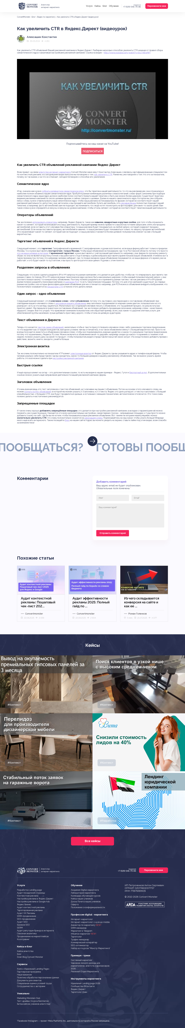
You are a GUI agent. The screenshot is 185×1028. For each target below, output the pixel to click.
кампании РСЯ (72, 282)
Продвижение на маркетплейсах (33, 936)
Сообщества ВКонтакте (83, 986)
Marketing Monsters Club (28, 998)
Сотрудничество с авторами (31, 986)
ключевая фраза (128, 203)
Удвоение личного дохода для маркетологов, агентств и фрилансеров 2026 (90, 966)
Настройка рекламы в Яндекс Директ (35, 898)
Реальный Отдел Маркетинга (85, 971)
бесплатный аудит (138, 372)
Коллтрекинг (23, 939)
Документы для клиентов (29, 980)
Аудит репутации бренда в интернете (35, 930)
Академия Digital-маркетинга (85, 890)
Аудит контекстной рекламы (31, 907)
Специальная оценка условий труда (34, 983)
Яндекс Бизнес (24, 904)
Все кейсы (92, 841)
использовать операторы (44, 222)
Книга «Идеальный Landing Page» (33, 969)
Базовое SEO (23, 925)
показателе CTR (55, 287)
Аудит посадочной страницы (31, 893)
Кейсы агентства (25, 951)
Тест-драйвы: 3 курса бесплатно (33, 1001)
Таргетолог (76, 936)
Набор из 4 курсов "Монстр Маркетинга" (90, 948)
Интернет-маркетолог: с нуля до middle (90, 922)
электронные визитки (80, 353)
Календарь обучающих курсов (85, 896)
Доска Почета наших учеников (86, 901)
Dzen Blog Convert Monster (30, 957)
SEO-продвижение (26, 919)
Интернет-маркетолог (82, 919)
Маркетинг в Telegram (81, 931)
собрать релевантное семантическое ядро (63, 191)
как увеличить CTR (103, 174)
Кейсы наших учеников (82, 898)
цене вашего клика (93, 418)
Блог (105, 6)
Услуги (89, 6)
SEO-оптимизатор (80, 945)
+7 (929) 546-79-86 (132, 7)
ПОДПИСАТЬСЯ (92, 151)
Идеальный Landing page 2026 (85, 983)
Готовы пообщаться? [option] (109, 447)
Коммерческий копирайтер (84, 942)
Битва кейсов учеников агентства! (33, 1004)
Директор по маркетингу (86, 925)
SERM (20, 928)
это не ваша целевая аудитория (32, 253)
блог (67, 420)
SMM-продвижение (26, 916)
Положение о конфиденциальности (88, 907)
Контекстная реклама (27, 896)
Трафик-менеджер (80, 939)
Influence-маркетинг (83, 934)
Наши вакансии (24, 974)
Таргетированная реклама (30, 910)
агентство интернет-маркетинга (55, 172)
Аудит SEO (22, 922)
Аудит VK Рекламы (26, 913)
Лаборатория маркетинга (83, 893)
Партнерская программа (29, 972)
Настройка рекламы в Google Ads (33, 901)
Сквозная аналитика (26, 933)
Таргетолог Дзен (79, 992)
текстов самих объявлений (50, 327)
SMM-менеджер (79, 928)
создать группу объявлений (37, 391)
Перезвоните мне (156, 6)
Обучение (114, 6)
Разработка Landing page (29, 890)
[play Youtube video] (92, 96)
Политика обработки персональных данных (38, 977)
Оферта (75, 904)
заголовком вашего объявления (70, 303)
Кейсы (98, 6)
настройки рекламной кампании (68, 358)
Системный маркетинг (81, 960)
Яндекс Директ (78, 989)
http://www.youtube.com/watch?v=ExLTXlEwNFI (127, 53)
